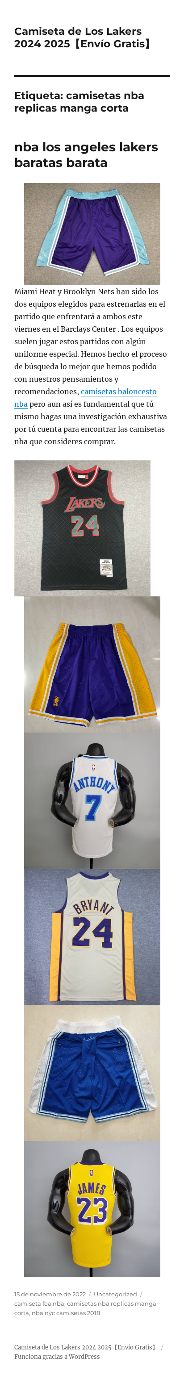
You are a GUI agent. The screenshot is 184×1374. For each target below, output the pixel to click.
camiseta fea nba (39, 1303)
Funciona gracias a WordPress (57, 1357)
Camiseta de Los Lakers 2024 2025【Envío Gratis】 (84, 37)
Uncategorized (115, 1294)
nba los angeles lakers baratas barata (86, 154)
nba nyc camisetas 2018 (66, 1312)
